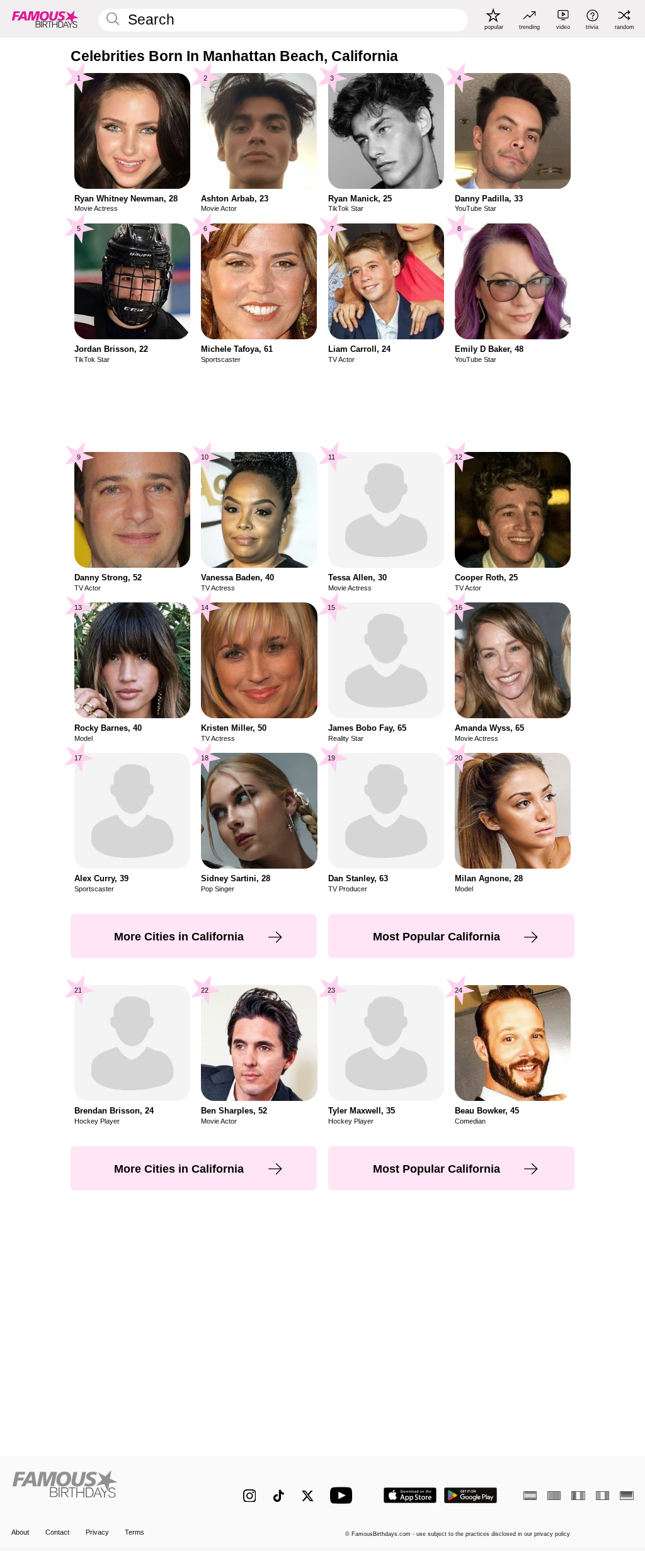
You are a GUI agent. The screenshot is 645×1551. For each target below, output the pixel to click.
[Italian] (602, 1495)
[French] (578, 1495)
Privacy (97, 1532)
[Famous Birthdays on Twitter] (307, 1496)
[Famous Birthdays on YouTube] (344, 1495)
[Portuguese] (554, 1495)
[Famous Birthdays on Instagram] (249, 1496)
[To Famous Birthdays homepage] (45, 18)
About (20, 1532)
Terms (134, 1532)
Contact (57, 1532)
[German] (626, 1495)
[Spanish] (530, 1495)
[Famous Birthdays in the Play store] (471, 1495)
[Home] (108, 1489)
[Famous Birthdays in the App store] (410, 1495)
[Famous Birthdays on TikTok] (278, 1496)
